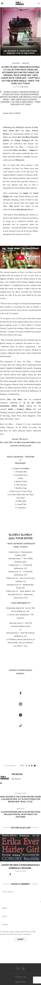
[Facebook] (18, 968)
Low (21, 478)
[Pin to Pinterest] (32, 765)
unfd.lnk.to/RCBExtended (20, 445)
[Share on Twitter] (29, 765)
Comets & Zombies (21, 468)
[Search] (39, 3)
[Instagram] (23, 968)
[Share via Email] (35, 765)
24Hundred (19, 160)
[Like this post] (23, 765)
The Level (22, 501)
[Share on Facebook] (26, 765)
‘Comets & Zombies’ (14, 368)
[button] (3, 31)
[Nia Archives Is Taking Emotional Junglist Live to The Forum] (20, 31)
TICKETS (24, 547)
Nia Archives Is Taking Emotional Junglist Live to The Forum (20, 52)
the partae (24, 87)
